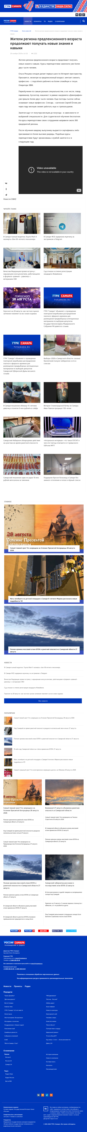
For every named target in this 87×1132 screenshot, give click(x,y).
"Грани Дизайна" (9, 995)
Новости (28, 21)
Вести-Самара (8, 1003)
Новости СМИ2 (9, 199)
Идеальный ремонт (52, 1032)
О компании (60, 21)
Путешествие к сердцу (53, 1028)
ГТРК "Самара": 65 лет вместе (13, 1010)
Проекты (18, 986)
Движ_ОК (49, 1043)
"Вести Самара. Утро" (11, 1043)
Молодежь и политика (11, 1021)
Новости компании (52, 1058)
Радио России (9, 1077)
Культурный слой (51, 1014)
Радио (50, 21)
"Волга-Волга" (50, 1025)
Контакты (49, 1065)
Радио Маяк (9, 1074)
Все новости (43, 701)
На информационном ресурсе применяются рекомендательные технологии (45, 978)
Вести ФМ (8, 1081)
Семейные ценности (10, 1032)
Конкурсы (37, 21)
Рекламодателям (51, 1069)
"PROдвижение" (51, 995)
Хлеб (6, 1039)
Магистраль (8, 1014)
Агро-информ (50, 1006)
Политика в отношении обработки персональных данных (38, 974)
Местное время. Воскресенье (13, 1017)
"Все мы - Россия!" (51, 999)
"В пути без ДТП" (51, 1036)
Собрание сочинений (11, 1036)
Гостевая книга (50, 1061)
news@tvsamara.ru (21, 958)
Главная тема (8, 1006)
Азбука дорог (50, 1003)
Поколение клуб (9, 1028)
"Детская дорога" (9, 999)
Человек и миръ (51, 1017)
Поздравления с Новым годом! (14, 1025)
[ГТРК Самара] (14, 22)
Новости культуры (52, 1010)
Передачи (8, 992)
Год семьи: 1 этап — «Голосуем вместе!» (58, 1039)
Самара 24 (8, 1064)
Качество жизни (51, 1021)
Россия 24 (8, 1061)
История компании (52, 1054)
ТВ (45, 21)
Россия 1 (8, 1057)
